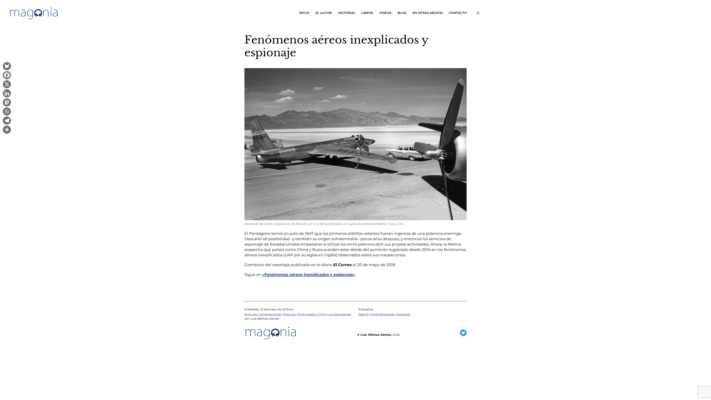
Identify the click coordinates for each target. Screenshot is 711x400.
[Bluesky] (7, 66)
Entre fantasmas (382, 314)
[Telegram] (7, 121)
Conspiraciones (270, 314)
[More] (7, 130)
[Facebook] (7, 75)
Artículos (250, 314)
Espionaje (403, 314)
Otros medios (307, 314)
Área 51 (363, 314)
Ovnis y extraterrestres (334, 314)
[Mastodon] (7, 102)
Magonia (289, 314)
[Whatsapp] (7, 111)
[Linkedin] (7, 93)
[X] (7, 84)
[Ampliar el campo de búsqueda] (478, 13)
